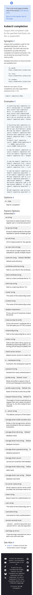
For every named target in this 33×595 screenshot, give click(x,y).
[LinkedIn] (5, 570)
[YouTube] (5, 558)
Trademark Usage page (16, 583)
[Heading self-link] (14, 41)
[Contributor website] (28, 558)
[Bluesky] (5, 574)
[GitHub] (28, 562)
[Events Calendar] (28, 570)
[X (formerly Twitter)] (5, 577)
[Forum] (5, 562)
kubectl (9, 546)
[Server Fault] (5, 566)
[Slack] (28, 566)
